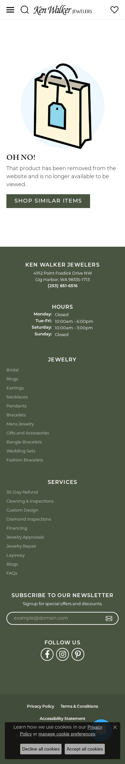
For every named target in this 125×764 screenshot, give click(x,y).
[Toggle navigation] (10, 10)
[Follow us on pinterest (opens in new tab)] (77, 654)
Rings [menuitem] (12, 378)
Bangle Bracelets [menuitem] (24, 441)
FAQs (11, 573)
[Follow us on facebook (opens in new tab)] (47, 654)
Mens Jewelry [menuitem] (20, 423)
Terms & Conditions (79, 707)
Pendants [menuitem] (16, 405)
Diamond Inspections (28, 519)
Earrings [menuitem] (15, 387)
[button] (25, 9)
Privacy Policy (40, 707)
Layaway (15, 555)
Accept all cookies (85, 748)
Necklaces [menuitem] (17, 396)
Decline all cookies (41, 748)
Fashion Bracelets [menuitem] (24, 459)
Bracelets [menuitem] (16, 414)
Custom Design (22, 510)
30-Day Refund (22, 492)
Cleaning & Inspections (30, 501)
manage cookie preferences (66, 733)
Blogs (12, 564)
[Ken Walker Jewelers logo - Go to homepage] (62, 9)
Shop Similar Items (48, 201)
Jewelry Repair (21, 546)
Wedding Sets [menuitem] (20, 450)
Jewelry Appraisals (25, 537)
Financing (16, 528)
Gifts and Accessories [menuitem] (27, 432)
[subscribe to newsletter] (109, 618)
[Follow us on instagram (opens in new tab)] (62, 654)
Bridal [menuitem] (12, 369)
